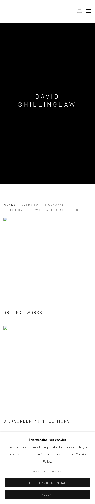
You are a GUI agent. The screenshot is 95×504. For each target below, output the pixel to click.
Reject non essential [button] (47, 482)
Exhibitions (14, 210)
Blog (73, 210)
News (36, 210)
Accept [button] (47, 494)
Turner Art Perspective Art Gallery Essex (35, 11)
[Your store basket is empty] (79, 11)
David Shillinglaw (47, 100)
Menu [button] (88, 11)
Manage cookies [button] (47, 471)
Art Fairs (55, 210)
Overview (30, 204)
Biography (54, 204)
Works (9, 204)
